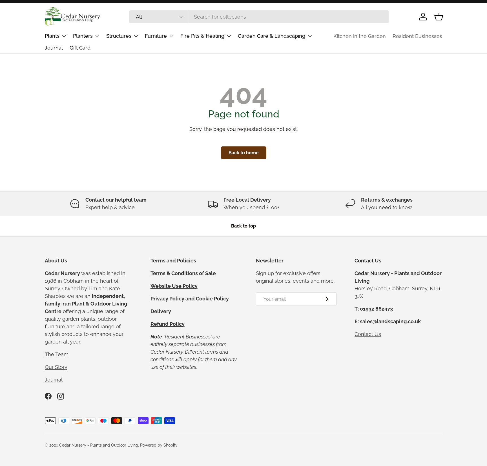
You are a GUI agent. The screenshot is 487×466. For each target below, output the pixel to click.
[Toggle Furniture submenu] (171, 36)
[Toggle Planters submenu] (97, 36)
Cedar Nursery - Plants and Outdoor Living (98, 445)
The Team (56, 354)
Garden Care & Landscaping (271, 36)
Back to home (244, 152)
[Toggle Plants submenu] (64, 36)
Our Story (56, 367)
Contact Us (368, 334)
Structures (118, 36)
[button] (439, 16)
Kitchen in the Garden (359, 36)
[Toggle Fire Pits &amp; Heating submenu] (228, 36)
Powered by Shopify (159, 445)
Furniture (156, 36)
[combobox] (259, 16)
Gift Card (80, 48)
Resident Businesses (417, 36)
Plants (52, 36)
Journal (54, 48)
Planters (83, 36)
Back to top (243, 226)
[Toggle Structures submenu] (135, 36)
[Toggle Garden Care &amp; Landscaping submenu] (309, 36)
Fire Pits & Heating (202, 36)
